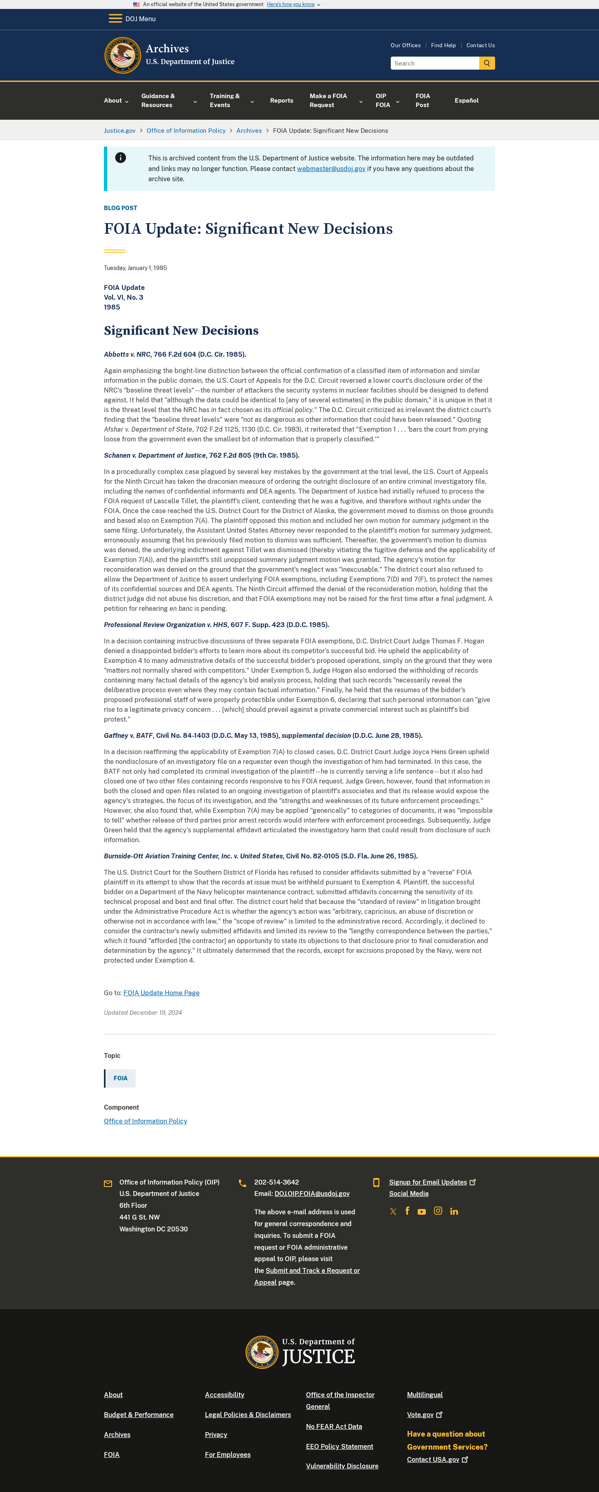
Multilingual (425, 1395)
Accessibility (224, 1395)
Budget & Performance (139, 1415)
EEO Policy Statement (339, 1446)
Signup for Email (428, 1182)
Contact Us (481, 45)
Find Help (443, 45)
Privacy (216, 1435)
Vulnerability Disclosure (342, 1466)
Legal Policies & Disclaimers (248, 1415)
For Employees (228, 1455)
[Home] (170, 71)
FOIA (112, 1455)
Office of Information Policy (145, 1121)
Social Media (409, 1194)
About (113, 1395)
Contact (433, 1459)
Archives (117, 1435)
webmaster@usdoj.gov (331, 169)
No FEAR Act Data (334, 1427)
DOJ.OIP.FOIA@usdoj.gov (312, 1194)
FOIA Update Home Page (161, 993)
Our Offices (406, 45)
